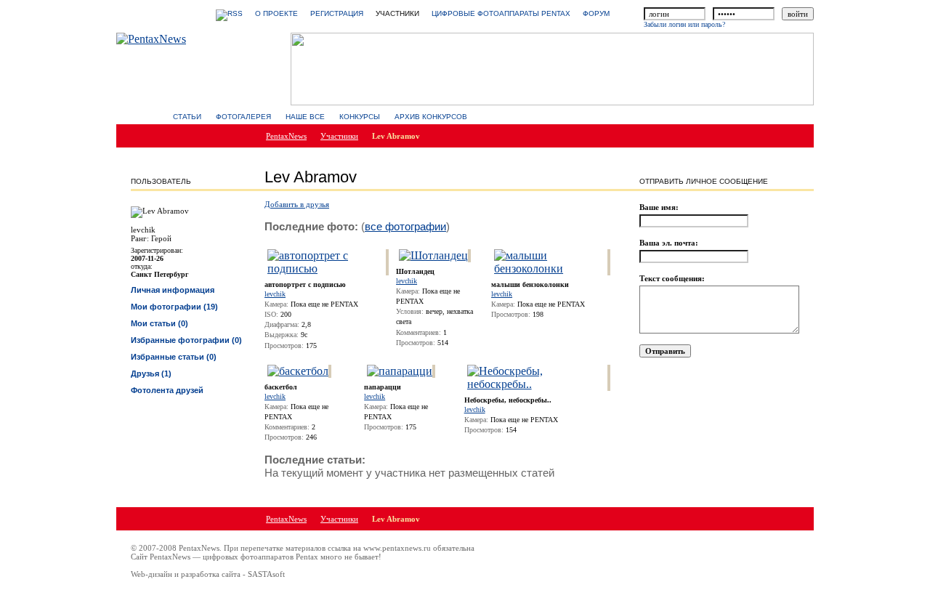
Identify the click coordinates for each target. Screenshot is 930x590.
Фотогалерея (243, 117)
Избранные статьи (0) (174, 356)
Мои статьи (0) (159, 323)
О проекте (276, 13)
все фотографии (405, 226)
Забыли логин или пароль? (684, 24)
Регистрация (336, 13)
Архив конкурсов (431, 117)
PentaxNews (286, 136)
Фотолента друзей (167, 390)
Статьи (187, 117)
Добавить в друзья (296, 204)
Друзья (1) (151, 373)
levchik (275, 294)
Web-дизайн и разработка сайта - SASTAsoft (208, 574)
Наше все (305, 117)
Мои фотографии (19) (174, 306)
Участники (339, 136)
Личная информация (172, 290)
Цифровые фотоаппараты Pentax (501, 13)
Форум (596, 13)
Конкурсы (359, 117)
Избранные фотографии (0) (186, 340)
